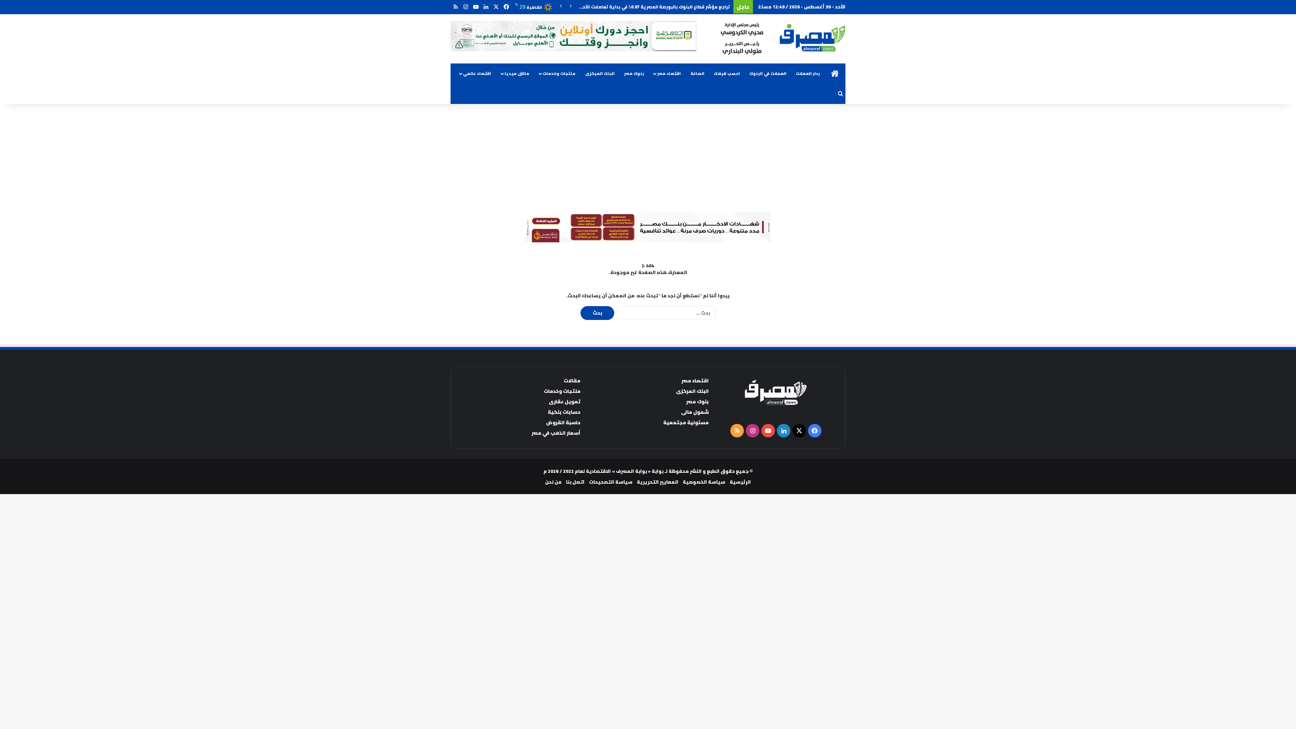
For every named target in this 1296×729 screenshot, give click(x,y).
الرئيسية (740, 482)
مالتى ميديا (517, 73)
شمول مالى (695, 411)
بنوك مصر (634, 73)
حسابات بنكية (564, 411)
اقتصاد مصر (669, 73)
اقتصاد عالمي (477, 73)
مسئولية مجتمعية (686, 422)
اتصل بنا (575, 482)
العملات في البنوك (767, 73)
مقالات (572, 380)
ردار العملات (808, 73)
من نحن (553, 482)
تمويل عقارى (564, 401)
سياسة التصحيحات (610, 482)
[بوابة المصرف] (783, 39)
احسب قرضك (727, 73)
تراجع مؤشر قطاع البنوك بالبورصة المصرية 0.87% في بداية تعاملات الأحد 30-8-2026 (644, 7)
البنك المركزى (600, 73)
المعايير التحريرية (657, 482)
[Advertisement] (648, 158)
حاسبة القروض (563, 422)
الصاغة (697, 73)
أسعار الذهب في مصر (556, 432)
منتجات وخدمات (559, 73)
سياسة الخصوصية (704, 482)
